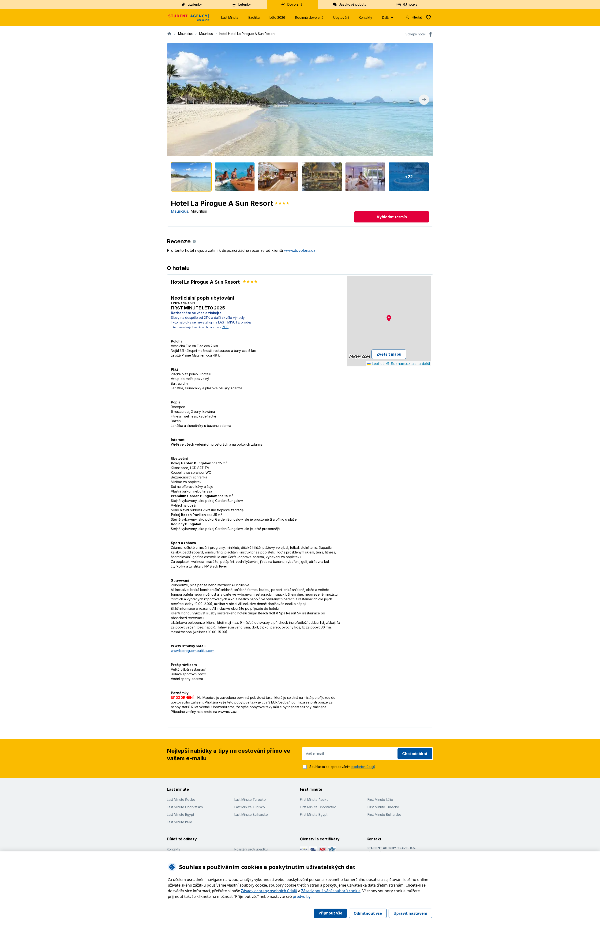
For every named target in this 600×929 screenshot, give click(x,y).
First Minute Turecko (383, 807)
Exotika (254, 17)
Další (385, 17)
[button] (388, 318)
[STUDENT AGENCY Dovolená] (188, 17)
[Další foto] (424, 99)
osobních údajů (363, 767)
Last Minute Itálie (179, 822)
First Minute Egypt (313, 814)
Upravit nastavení (410, 913)
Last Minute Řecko (181, 799)
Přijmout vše (330, 913)
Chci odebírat (415, 753)
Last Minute (230, 17)
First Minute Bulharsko (384, 814)
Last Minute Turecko (250, 799)
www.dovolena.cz (299, 250)
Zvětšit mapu (388, 354)
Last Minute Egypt (180, 814)
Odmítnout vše (368, 913)
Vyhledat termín (392, 216)
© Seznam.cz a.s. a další (408, 363)
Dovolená (294, 4)
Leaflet (377, 363)
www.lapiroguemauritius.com (192, 651)
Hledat (417, 17)
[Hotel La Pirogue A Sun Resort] (191, 177)
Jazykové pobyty (352, 4)
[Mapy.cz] (359, 356)
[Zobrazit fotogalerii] (300, 99)
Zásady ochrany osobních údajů (269, 890)
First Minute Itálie (380, 799)
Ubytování (341, 17)
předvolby (302, 896)
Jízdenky (195, 4)
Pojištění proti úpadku (251, 849)
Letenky (244, 4)
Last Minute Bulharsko (251, 814)
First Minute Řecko (314, 799)
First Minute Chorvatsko (318, 807)
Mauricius (179, 211)
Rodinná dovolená (309, 17)
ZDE (225, 327)
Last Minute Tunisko (249, 807)
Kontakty (365, 17)
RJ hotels (410, 4)
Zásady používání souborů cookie (330, 890)
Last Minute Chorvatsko (185, 807)
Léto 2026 (277, 17)
